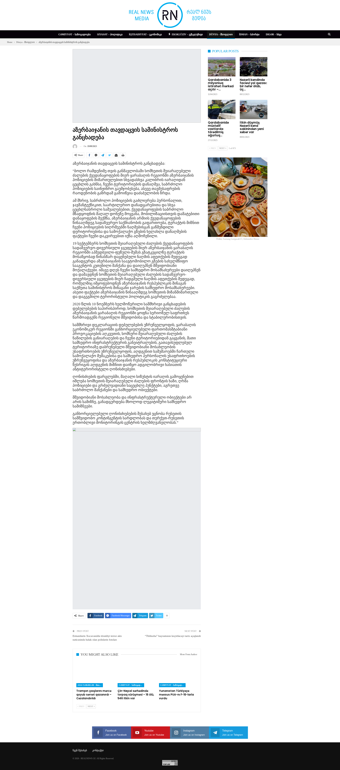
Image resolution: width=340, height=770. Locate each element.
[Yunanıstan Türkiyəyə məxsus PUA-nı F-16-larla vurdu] (178, 673)
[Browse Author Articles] (75, 146)
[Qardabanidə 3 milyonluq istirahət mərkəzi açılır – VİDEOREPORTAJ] (222, 66)
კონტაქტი (98, 750)
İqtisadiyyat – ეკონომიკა (145, 34)
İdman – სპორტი (249, 34)
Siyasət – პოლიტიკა (110, 34)
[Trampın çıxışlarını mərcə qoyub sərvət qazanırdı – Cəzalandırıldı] (95, 673)
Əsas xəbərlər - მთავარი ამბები (90, 685)
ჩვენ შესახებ (80, 750)
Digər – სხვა (274, 34)
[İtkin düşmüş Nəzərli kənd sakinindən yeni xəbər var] (253, 109)
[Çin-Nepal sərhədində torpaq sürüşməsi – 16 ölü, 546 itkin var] (137, 673)
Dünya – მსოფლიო (221, 34)
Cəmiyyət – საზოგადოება (74, 34)
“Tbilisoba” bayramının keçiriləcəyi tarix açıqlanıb (173, 636)
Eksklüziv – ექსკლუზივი (187, 34)
